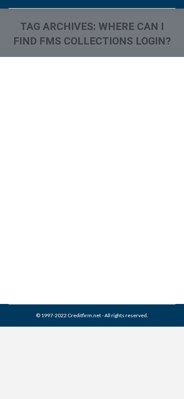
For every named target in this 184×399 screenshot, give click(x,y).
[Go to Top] (170, 385)
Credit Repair (82, 250)
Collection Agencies (42, 250)
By (70, 260)
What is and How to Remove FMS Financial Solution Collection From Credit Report (85, 206)
